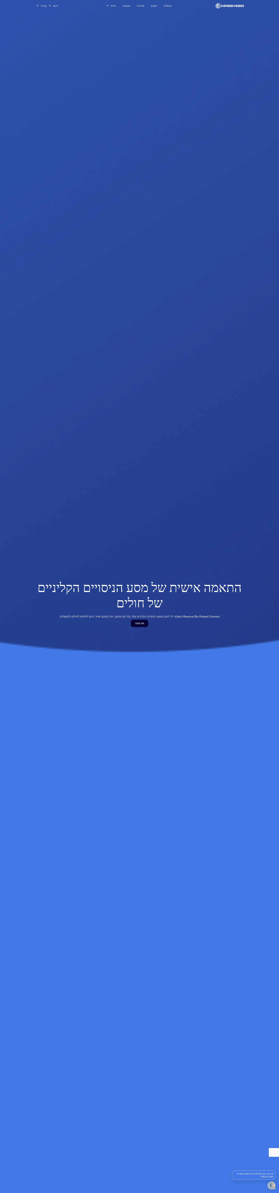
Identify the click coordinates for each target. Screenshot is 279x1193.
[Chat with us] (272, 1186)
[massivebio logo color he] (229, 6)
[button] (254, 1175)
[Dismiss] (275, 1171)
